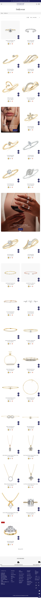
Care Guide (28, 574)
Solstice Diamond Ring (30, 40)
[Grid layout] (28, 17)
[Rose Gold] (12, 43)
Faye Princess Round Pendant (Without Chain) (31, 483)
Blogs (12, 580)
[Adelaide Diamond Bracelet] (30, 387)
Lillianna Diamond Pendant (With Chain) (10, 483)
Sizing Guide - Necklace (29, 584)
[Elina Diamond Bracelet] (30, 416)
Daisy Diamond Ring (31, 126)
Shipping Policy (21, 577)
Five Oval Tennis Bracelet (10, 311)
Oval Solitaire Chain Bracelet (30, 340)
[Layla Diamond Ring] (30, 244)
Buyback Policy (21, 580)
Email (36, 576)
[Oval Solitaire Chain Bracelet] (30, 330)
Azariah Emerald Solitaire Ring (30, 512)
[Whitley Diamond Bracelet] (10, 416)
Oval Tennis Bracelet (30, 311)
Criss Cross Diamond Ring (31, 97)
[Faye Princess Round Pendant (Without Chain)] (30, 473)
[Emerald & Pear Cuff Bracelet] (30, 272)
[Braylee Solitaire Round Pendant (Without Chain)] (10, 502)
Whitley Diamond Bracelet (10, 426)
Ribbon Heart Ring (10, 97)
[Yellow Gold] (8, 43)
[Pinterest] (39, 583)
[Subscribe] (39, 576)
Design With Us (13, 574)
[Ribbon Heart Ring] (10, 87)
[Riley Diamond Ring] (10, 244)
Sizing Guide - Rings (29, 579)
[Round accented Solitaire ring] (10, 30)
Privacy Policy (21, 575)
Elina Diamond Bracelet (30, 426)
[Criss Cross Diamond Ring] (30, 87)
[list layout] (27, 17)
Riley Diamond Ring (10, 254)
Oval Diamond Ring (31, 155)
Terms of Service (21, 574)
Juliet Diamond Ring (10, 69)
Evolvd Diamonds (18, 595)
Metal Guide (29, 575)
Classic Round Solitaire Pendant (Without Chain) (30, 455)
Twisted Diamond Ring (10, 155)
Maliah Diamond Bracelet (31, 369)
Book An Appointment (13, 577)
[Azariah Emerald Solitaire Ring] (30, 502)
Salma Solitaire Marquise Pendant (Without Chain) (10, 455)
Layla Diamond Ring (31, 254)
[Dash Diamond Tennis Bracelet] (10, 272)
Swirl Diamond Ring (31, 69)
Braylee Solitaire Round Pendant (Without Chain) (10, 512)
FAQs (12, 578)
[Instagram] (36, 585)
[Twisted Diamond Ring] (10, 145)
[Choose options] (18, 38)
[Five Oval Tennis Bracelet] (10, 301)
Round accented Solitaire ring (10, 40)
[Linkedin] (39, 585)
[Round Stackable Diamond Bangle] (10, 330)
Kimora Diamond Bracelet (10, 369)
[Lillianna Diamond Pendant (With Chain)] (10, 473)
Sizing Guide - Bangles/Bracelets (29, 582)
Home (2, 13)
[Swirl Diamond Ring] (30, 58)
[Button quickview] (18, 36)
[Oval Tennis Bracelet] (30, 301)
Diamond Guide (29, 577)
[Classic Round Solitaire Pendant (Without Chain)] (30, 444)
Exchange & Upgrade (20, 582)
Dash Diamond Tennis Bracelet (10, 283)
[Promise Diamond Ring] (30, 173)
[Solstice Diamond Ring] (30, 30)
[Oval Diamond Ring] (30, 145)
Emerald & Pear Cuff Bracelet (30, 283)
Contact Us (12, 581)
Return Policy (21, 578)
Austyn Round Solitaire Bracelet (10, 397)
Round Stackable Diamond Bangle (10, 340)
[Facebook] (36, 583)
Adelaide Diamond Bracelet (30, 397)
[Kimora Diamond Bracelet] (10, 358)
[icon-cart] (39, 4)
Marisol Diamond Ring (10, 541)
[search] (37, 4)
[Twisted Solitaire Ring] (10, 173)
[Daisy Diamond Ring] (30, 116)
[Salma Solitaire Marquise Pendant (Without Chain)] (10, 444)
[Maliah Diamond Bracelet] (30, 358)
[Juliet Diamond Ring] (10, 58)
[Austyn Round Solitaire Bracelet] (10, 387)
